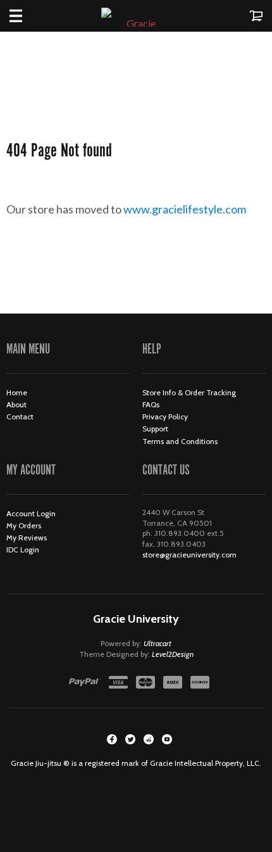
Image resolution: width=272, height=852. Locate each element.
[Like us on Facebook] (112, 739)
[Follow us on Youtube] (167, 739)
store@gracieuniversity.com (189, 554)
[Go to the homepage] (136, 16)
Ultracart (157, 643)
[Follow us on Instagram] (149, 739)
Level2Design (173, 654)
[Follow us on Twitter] (130, 739)
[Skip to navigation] (28, 16)
